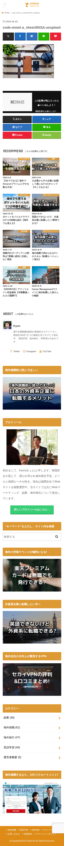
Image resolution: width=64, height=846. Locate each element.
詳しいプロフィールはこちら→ (32, 509)
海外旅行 (12, 737)
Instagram (31, 351)
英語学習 (12, 747)
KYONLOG (30, 841)
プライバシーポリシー (46, 834)
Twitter (16, 351)
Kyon (16, 325)
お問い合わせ (14, 834)
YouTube (46, 351)
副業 (9, 717)
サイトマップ (50, 830)
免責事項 (28, 834)
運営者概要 (12, 757)
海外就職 (12, 727)
